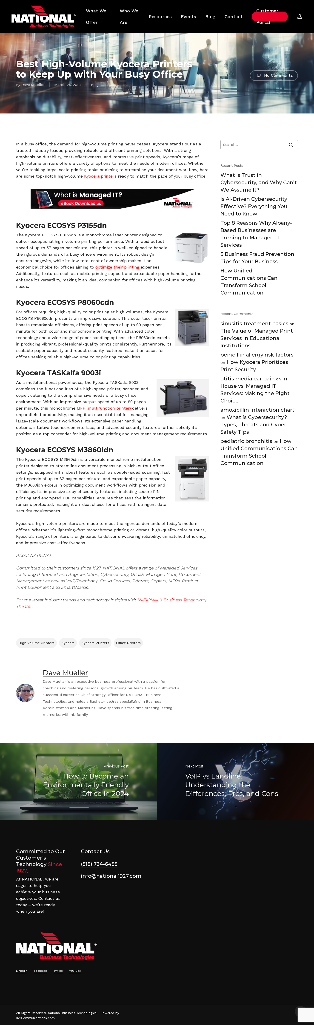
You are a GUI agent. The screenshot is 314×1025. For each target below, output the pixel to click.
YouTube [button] (75, 970)
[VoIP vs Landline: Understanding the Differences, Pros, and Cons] (235, 781)
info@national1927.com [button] (111, 876)
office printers (128, 643)
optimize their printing (117, 267)
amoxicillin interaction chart (257, 410)
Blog (95, 84)
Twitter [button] (58, 970)
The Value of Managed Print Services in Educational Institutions (256, 338)
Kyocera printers (100, 176)
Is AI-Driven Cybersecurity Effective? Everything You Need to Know (253, 206)
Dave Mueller (33, 84)
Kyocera (67, 643)
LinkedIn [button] (21, 970)
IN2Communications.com (35, 1018)
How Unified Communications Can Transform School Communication (248, 282)
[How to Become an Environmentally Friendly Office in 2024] (78, 781)
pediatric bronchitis (246, 441)
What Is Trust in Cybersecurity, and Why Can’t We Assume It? (258, 182)
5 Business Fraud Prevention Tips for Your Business (257, 258)
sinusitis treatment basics (254, 323)
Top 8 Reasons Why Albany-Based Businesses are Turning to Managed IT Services (256, 234)
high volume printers (36, 643)
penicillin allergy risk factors (257, 355)
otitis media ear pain (247, 379)
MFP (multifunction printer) (104, 408)
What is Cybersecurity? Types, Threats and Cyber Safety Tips (253, 424)
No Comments (278, 75)
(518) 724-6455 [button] (99, 864)
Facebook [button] (40, 970)
